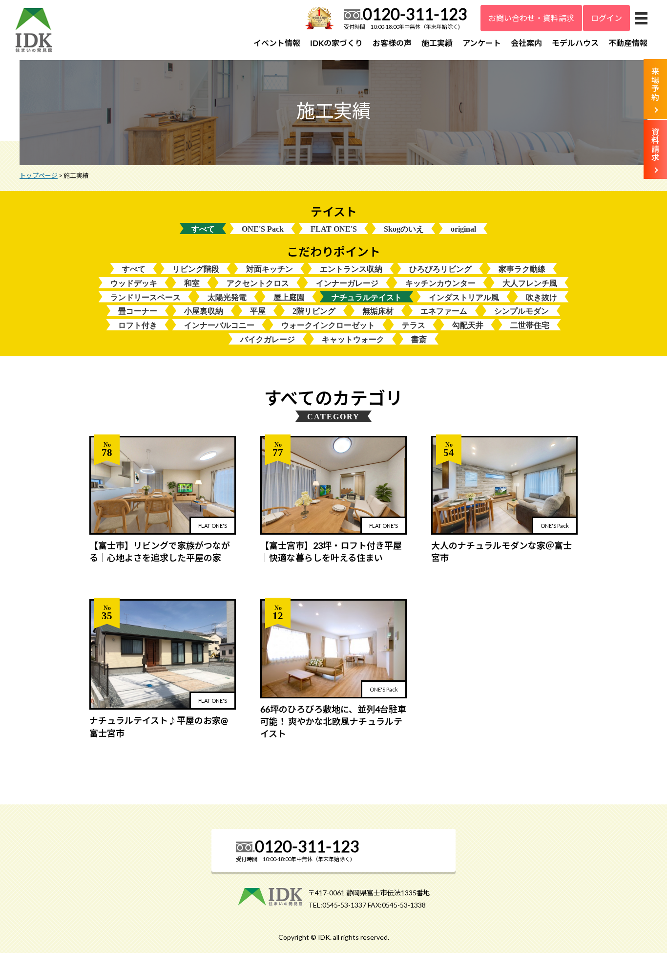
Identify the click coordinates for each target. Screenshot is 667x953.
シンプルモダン (521, 311)
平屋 (258, 311)
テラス (413, 325)
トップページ (39, 175)
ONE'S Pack (263, 229)
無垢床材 (378, 311)
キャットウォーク (353, 339)
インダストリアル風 (464, 297)
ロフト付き (137, 325)
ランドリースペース (145, 297)
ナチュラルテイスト (367, 297)
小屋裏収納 (203, 311)
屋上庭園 (289, 297)
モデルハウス (575, 42)
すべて (203, 229)
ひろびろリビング (440, 269)
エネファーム (443, 311)
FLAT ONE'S (334, 229)
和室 (192, 283)
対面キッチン (269, 269)
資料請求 (655, 144)
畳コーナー (137, 311)
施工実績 (437, 42)
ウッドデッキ (133, 283)
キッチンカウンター (440, 283)
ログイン (606, 17)
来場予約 (655, 84)
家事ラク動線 (522, 269)
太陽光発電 (227, 297)
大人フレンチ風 (529, 283)
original (463, 229)
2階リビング (313, 311)
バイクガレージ (267, 339)
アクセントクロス (258, 283)
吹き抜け (541, 297)
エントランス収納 (351, 269)
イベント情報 (276, 42)
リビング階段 (195, 269)
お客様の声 (392, 42)
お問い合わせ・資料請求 (531, 17)
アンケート (481, 42)
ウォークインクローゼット (328, 325)
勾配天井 (467, 325)
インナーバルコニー (219, 325)
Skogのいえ (404, 229)
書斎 (419, 339)
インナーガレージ (347, 283)
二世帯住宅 (529, 325)
